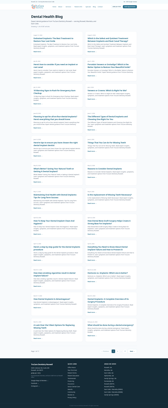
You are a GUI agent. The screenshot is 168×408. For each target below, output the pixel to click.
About (60, 6)
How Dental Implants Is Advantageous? (52, 299)
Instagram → (35, 386)
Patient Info (78, 6)
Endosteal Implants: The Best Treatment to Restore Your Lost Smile (53, 39)
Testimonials (72, 378)
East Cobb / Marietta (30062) (113, 389)
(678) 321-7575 (117, 7)
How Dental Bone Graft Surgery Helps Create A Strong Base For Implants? (109, 222)
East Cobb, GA (108, 373)
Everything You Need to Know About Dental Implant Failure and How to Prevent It (108, 248)
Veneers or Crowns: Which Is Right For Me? (107, 90)
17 (125, 351)
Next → (132, 351)
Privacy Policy (72, 397)
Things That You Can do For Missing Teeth (107, 142)
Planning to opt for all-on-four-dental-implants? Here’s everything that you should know (55, 118)
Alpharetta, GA (109, 376)
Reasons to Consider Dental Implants (105, 168)
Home (54, 6)
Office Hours (72, 367)
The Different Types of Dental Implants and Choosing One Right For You (108, 118)
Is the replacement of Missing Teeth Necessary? (110, 194)
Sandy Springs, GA (110, 378)
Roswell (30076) (109, 386)
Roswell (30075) (109, 384)
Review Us (71, 395)
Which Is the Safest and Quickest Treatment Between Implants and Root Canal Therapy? (108, 39)
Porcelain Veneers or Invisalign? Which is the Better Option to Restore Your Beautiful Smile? (109, 65)
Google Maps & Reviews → (39, 380)
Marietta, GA (108, 370)
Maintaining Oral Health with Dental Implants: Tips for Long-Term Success (55, 196)
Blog (94, 6)
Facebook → (35, 383)
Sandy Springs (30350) (111, 395)
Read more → (38, 52)
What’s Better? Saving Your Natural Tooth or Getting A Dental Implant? (54, 170)
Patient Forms (72, 373)
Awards (70, 389)
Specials (88, 6)
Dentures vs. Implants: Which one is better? (108, 273)
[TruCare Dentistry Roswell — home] (37, 7)
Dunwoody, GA (109, 381)
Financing (71, 381)
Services (68, 6)
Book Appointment (129, 7)
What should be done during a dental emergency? (111, 325)
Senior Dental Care (74, 386)
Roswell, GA (108, 367)
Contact (100, 6)
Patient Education (73, 376)
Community (71, 392)
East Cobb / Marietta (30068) (113, 392)
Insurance (71, 384)
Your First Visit (72, 370)
